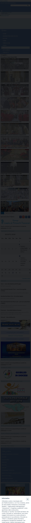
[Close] (27, 499)
